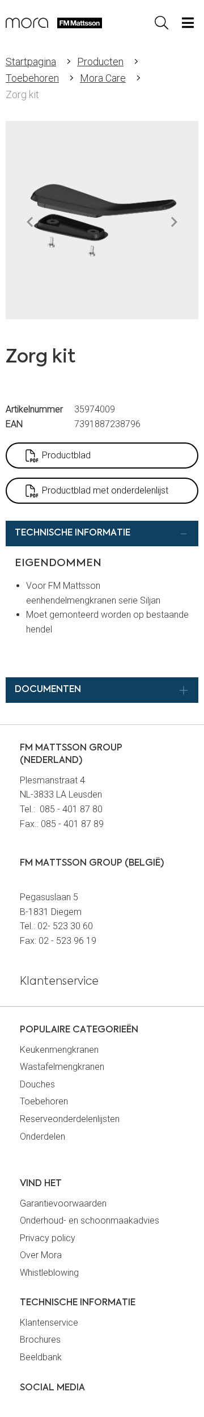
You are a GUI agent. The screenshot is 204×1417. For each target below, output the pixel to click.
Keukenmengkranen (59, 1049)
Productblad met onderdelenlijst (105, 490)
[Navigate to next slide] (174, 222)
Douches (37, 1084)
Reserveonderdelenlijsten (70, 1119)
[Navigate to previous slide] (30, 222)
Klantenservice (49, 1322)
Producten (100, 62)
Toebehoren (32, 78)
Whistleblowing (49, 1272)
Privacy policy (47, 1238)
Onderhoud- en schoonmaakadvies (89, 1220)
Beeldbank (41, 1357)
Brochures (40, 1339)
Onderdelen (42, 1136)
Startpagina (31, 62)
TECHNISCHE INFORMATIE (72, 533)
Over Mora (41, 1255)
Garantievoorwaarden (63, 1203)
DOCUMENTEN (48, 689)
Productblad (66, 455)
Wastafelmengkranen (62, 1066)
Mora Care (103, 78)
